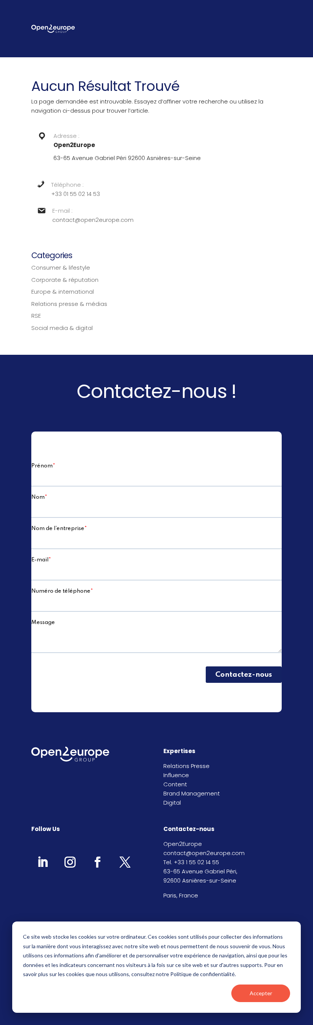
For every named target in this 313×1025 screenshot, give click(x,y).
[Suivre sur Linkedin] (42, 862)
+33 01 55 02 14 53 (75, 194)
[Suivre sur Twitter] (125, 862)
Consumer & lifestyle (60, 268)
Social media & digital (62, 328)
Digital (172, 803)
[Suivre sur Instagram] (70, 862)
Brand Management (191, 793)
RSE (36, 316)
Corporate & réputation (64, 280)
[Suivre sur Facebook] (97, 862)
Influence (176, 775)
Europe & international (62, 292)
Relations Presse (186, 766)
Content (175, 784)
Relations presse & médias (69, 304)
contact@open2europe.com (93, 220)
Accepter (261, 993)
